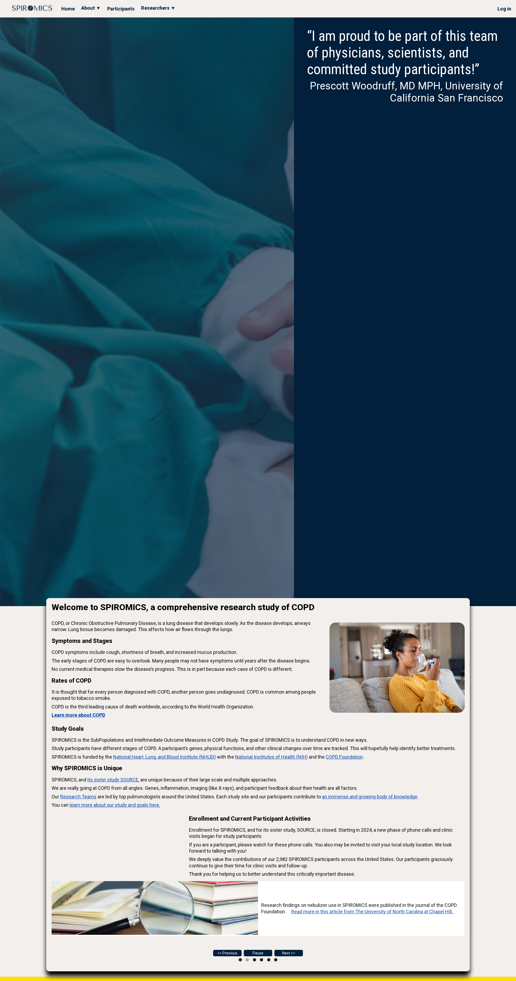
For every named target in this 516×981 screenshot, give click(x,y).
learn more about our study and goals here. (115, 805)
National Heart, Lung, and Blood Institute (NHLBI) (164, 757)
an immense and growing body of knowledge (369, 796)
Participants (121, 9)
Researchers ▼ (158, 8)
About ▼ (91, 8)
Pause (258, 953)
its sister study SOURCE (112, 780)
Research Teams (78, 796)
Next (286, 953)
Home (68, 9)
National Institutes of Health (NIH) (271, 757)
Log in (504, 9)
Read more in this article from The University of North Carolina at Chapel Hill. (372, 911)
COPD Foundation (344, 757)
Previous (230, 953)
